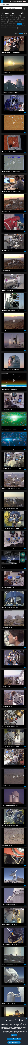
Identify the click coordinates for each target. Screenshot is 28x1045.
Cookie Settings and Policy (14, 1042)
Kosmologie (22, 17)
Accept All (14, 1035)
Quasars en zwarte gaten (19, 25)
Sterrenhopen (13, 27)
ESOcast (6, 19)
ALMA (15, 15)
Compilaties (14, 17)
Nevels (24, 23)
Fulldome (10, 21)
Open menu (5, 4)
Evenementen (12, 19)
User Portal (19, 1)
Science (14, 1)
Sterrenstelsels (18, 21)
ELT (2, 19)
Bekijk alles (4, 15)
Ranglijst (21, 33)
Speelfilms (3, 21)
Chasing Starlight (5, 17)
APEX (19, 15)
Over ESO (10, 15)
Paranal (3, 25)
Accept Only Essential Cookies (14, 1038)
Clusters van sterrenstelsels (8, 23)
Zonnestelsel (4, 27)
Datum (25, 33)
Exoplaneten (20, 19)
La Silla (20, 23)
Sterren (20, 27)
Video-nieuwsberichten (7, 30)
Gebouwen (9, 25)
